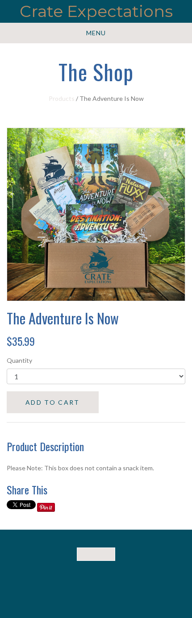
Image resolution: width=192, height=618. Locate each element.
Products (62, 98)
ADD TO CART (52, 402)
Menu (96, 33)
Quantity (19, 360)
